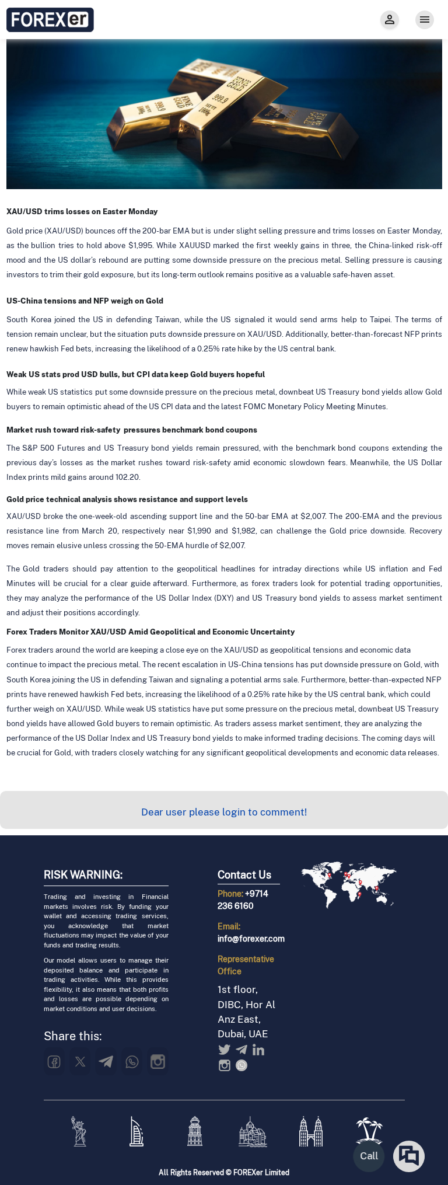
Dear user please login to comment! (224, 812)
